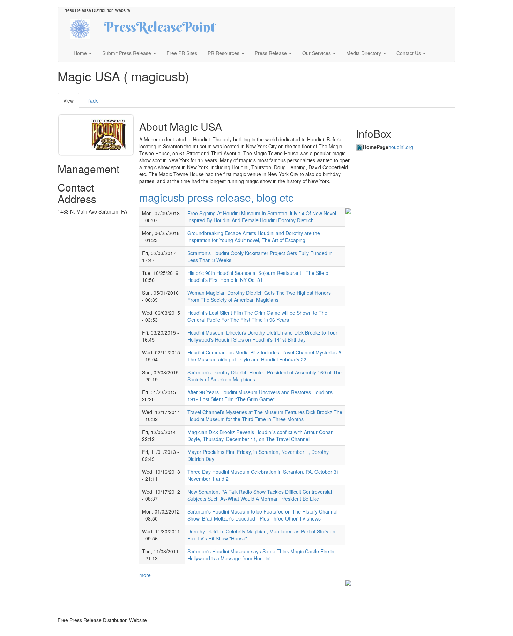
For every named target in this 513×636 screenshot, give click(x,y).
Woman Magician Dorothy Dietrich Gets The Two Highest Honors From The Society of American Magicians (259, 296)
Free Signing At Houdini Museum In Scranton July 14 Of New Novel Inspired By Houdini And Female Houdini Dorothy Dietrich (261, 217)
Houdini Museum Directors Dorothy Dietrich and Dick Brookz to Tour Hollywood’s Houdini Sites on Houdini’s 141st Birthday (262, 336)
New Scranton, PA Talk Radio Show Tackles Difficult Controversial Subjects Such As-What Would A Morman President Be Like (259, 495)
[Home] (86, 28)
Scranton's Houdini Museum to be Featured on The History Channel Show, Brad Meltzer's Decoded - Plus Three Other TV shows (262, 515)
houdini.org (400, 146)
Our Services (317, 53)
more (145, 574)
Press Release (271, 53)
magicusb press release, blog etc (216, 197)
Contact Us (409, 53)
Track (92, 100)
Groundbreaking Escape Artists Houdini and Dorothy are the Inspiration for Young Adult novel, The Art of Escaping (253, 237)
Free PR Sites (181, 53)
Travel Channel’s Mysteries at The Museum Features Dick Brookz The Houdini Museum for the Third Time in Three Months (264, 415)
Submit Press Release (127, 53)
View (71, 102)
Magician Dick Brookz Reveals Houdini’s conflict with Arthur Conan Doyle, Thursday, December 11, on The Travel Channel (260, 435)
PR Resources (224, 53)
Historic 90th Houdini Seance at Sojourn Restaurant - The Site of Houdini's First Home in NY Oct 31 (258, 276)
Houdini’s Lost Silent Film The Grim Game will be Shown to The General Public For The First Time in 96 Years (257, 316)
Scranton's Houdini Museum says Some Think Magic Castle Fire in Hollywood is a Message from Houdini (260, 555)
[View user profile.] (108, 134)
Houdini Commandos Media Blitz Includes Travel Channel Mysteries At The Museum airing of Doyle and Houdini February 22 (265, 356)
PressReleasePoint (159, 29)
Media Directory (364, 53)
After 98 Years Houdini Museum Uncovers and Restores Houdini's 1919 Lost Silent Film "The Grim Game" (260, 396)
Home (81, 53)
